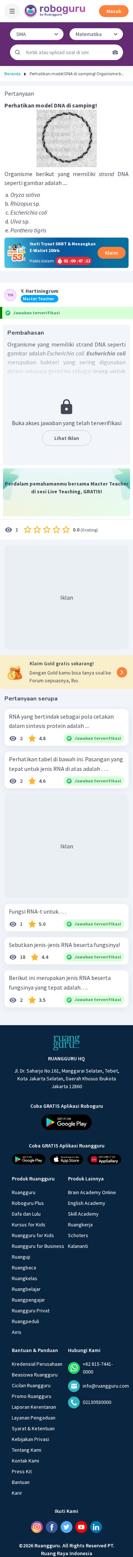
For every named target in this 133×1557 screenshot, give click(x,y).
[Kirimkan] (17, 52)
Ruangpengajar (28, 1299)
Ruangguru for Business (38, 1245)
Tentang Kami (26, 1449)
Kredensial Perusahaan (37, 1363)
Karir (17, 1492)
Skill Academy (83, 1213)
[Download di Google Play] (66, 1122)
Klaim (111, 252)
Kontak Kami (25, 1460)
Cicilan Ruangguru (31, 1385)
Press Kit (22, 1471)
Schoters (78, 1235)
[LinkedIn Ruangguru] (96, 1527)
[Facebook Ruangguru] (52, 1527)
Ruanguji (21, 1256)
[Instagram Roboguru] (37, 1527)
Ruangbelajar (26, 1288)
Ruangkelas (24, 1278)
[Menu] (12, 11)
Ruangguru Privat (31, 1310)
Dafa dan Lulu (26, 1213)
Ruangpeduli (25, 1321)
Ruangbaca (24, 1267)
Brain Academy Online (92, 1192)
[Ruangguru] (66, 1043)
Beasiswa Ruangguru (35, 1374)
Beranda (12, 73)
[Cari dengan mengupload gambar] (115, 52)
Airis (16, 1331)
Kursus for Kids (28, 1224)
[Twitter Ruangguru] (66, 1527)
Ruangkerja (80, 1224)
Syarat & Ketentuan (33, 1428)
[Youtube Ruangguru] (81, 1527)
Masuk (113, 11)
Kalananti (78, 1245)
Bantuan (21, 1481)
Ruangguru (23, 1192)
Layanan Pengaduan (33, 1417)
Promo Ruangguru (31, 1395)
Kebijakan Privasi (30, 1438)
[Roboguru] (55, 11)
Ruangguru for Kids (33, 1235)
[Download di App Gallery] (104, 1159)
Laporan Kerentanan (34, 1406)
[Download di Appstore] (66, 1159)
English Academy (86, 1202)
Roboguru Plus (28, 1202)
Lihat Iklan (66, 438)
